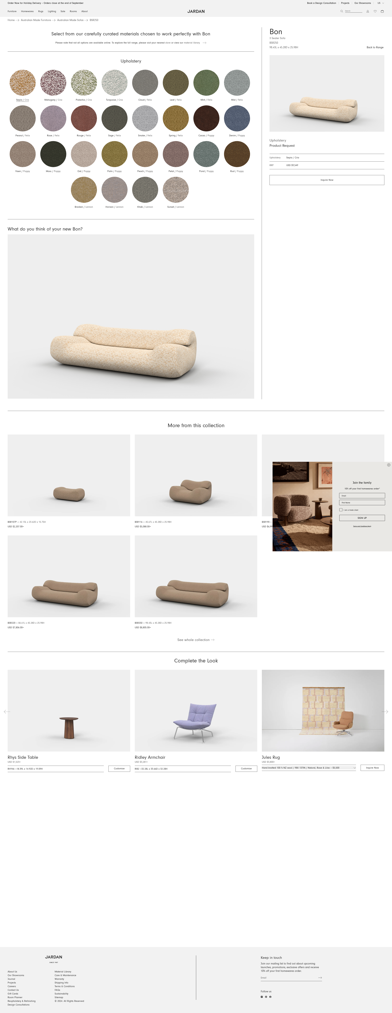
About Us (12, 971)
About (84, 11)
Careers (12, 986)
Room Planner (15, 997)
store (168, 43)
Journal (11, 979)
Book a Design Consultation (321, 3)
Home (11, 20)
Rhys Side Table (23, 757)
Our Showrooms (362, 3)
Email (263, 978)
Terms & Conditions (65, 986)
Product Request (282, 145)
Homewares (27, 11)
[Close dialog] (388, 465)
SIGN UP (362, 518)
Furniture (12, 11)
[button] (22, 86)
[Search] (342, 11)
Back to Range (375, 47)
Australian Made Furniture (36, 20)
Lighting (52, 11)
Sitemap (59, 997)
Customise (119, 768)
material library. (193, 43)
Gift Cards (13, 993)
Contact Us (13, 990)
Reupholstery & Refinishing (22, 1001)
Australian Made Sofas (70, 20)
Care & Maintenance (65, 975)
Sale (63, 11)
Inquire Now (327, 180)
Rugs (40, 11)
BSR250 (94, 20)
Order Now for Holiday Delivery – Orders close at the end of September (45, 3)
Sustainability (61, 993)
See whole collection (194, 640)
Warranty (59, 979)
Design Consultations (19, 1005)
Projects (345, 3)
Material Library (63, 971)
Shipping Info (61, 982)
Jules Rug (271, 757)
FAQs (57, 990)
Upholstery (278, 140)
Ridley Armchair (150, 757)
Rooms (73, 11)
